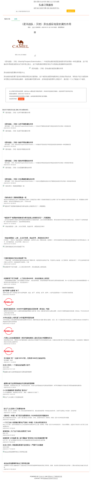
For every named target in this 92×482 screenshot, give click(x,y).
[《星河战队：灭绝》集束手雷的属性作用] (16, 131)
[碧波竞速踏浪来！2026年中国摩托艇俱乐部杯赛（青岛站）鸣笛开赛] (8, 302)
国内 (35, 1)
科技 (48, 8)
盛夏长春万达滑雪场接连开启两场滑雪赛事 (19, 383)
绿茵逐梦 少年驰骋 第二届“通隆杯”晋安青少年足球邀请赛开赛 (25, 438)
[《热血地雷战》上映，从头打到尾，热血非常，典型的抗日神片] (24, 226)
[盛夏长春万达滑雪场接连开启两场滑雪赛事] (17, 372)
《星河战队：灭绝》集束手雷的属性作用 (18, 142)
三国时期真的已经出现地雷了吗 (15, 258)
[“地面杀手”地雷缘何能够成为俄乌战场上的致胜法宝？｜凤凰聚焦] (24, 206)
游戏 (51, 8)
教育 (54, 8)
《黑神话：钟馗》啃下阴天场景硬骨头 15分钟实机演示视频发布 (26, 415)
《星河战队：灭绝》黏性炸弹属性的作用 (18, 161)
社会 (41, 1)
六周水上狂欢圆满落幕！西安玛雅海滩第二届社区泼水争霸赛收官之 (28, 338)
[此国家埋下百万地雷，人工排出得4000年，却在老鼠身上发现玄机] (24, 267)
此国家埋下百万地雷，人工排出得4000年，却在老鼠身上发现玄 (26, 278)
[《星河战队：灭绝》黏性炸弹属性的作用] (16, 149)
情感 (48, 1)
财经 (41, 8)
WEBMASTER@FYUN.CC (50, 478)
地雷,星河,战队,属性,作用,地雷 (15, 110)
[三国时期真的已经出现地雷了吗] (13, 246)
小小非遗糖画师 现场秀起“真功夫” (15, 390)
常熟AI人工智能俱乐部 (55, 476)
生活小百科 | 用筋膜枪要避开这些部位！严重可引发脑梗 (23, 445)
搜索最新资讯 (71, 11)
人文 (51, 1)
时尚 (44, 1)
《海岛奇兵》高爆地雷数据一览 (15, 197)
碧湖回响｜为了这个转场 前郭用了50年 (17, 431)
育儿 (57, 8)
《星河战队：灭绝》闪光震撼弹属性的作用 (19, 179)
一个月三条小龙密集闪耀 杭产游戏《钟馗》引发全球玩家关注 (25, 422)
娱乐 (38, 8)
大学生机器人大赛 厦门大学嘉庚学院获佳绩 (18, 317)
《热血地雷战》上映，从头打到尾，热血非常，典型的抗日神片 (26, 238)
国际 (38, 1)
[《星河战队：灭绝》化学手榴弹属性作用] (16, 112)
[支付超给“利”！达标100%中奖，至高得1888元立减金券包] (8, 351)
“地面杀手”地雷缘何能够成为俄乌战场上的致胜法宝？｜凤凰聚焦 (27, 217)
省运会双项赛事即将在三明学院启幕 (17, 463)
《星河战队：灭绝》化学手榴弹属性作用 (18, 124)
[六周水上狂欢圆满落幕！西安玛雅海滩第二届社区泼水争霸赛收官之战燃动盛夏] (8, 331)
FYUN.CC (41, 476)
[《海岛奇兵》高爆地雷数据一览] (13, 186)
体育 (35, 8)
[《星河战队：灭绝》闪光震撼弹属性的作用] (17, 167)
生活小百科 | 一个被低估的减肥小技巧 (16, 365)
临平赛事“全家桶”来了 (11, 290)
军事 (44, 8)
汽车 (54, 1)
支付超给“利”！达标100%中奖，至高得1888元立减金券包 (24, 358)
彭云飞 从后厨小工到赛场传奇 (14, 408)
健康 (57, 1)
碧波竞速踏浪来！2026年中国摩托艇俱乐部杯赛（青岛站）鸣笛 (26, 309)
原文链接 (21, 99)
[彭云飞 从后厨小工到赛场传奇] (13, 397)
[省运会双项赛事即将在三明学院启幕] (15, 452)
